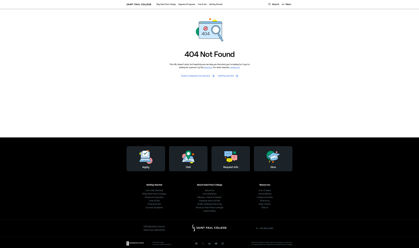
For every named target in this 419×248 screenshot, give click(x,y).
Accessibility (264, 193)
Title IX (264, 207)
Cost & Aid (202, 4)
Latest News (209, 211)
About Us (209, 190)
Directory (265, 200)
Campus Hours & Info (209, 200)
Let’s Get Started (154, 190)
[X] (203, 243)
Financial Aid (154, 204)
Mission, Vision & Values (209, 197)
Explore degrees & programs (195, 75)
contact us (235, 67)
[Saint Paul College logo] (139, 4)
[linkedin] (209, 243)
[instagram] (223, 243)
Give (273, 167)
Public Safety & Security (209, 204)
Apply (145, 167)
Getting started (226, 75)
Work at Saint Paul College (209, 207)
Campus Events (265, 197)
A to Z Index (265, 190)
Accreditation (209, 193)
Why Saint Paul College (166, 4)
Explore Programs (154, 197)
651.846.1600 (266, 228)
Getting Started (215, 4)
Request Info (230, 167)
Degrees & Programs (186, 4)
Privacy (290, 244)
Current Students (154, 207)
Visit (188, 167)
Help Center (265, 204)
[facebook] (196, 244)
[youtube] (216, 243)
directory (208, 67)
